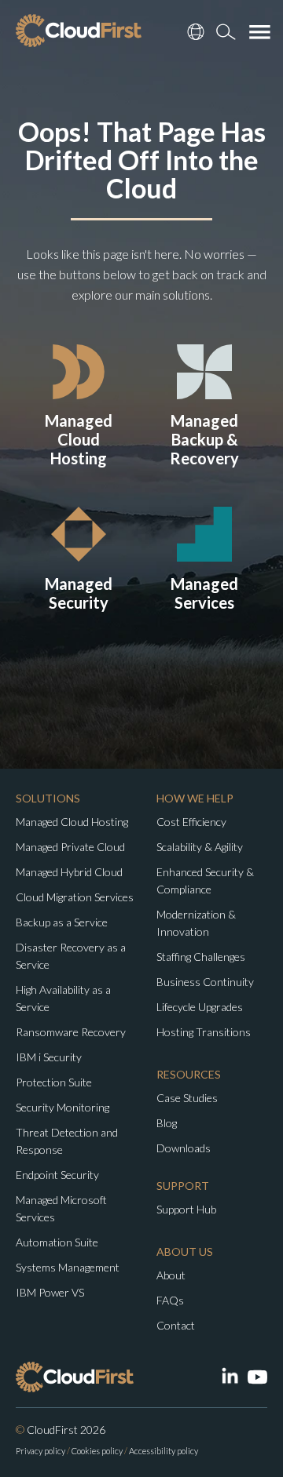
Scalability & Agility (199, 846)
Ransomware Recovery (71, 1032)
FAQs (170, 1300)
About (171, 1275)
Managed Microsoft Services (61, 1208)
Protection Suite (54, 1082)
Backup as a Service (62, 922)
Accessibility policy (163, 1451)
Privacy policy (40, 1451)
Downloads (183, 1148)
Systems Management (67, 1267)
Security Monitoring (62, 1107)
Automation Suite (57, 1242)
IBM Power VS (50, 1292)
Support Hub (186, 1209)
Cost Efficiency (191, 821)
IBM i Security (49, 1057)
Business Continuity (205, 981)
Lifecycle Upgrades (199, 1006)
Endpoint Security (57, 1174)
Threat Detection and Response (67, 1141)
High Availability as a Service (63, 998)
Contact (175, 1325)
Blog (166, 1123)
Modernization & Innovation (196, 923)
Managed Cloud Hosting (72, 821)
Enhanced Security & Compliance (205, 880)
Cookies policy (97, 1451)
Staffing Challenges (200, 956)
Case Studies (187, 1097)
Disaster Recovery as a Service (71, 955)
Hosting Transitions (203, 1032)
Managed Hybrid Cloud (69, 872)
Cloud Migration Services (75, 897)
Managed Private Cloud (70, 846)
